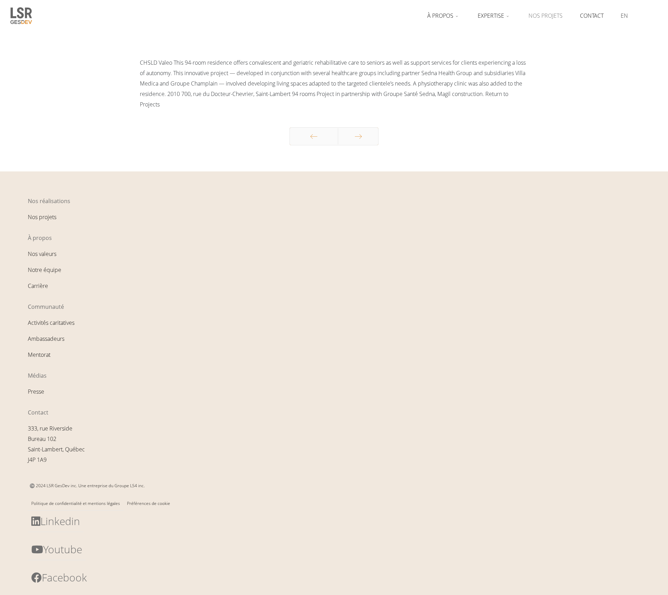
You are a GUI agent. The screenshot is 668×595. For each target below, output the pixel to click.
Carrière (38, 286)
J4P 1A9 (37, 460)
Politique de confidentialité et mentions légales (75, 503)
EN (624, 15)
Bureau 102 (42, 439)
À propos (440, 15)
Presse (36, 391)
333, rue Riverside (50, 428)
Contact (592, 15)
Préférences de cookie (148, 503)
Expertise (491, 15)
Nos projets (545, 15)
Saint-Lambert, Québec (56, 449)
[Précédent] (314, 136)
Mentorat (39, 355)
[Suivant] (358, 136)
